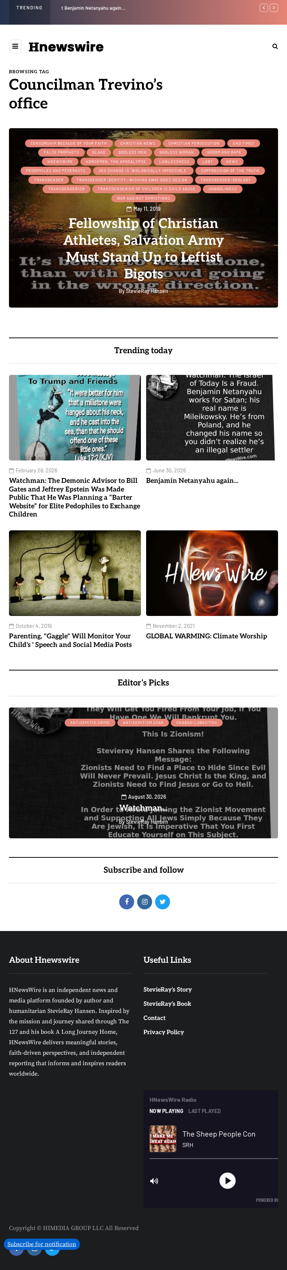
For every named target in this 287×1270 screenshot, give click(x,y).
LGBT (208, 161)
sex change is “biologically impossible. (143, 170)
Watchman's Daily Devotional (143, 808)
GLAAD (98, 152)
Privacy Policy (164, 1032)
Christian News (137, 143)
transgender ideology (226, 180)
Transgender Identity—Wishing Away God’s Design (132, 180)
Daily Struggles (169, 722)
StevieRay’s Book (167, 1004)
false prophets (61, 152)
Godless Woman (177, 152)
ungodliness (223, 189)
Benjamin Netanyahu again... (92, 8)
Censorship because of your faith (69, 143)
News (232, 161)
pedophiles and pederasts (56, 170)
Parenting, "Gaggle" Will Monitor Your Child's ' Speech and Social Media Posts (70, 640)
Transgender (49, 180)
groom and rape (224, 152)
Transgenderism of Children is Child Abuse (146, 189)
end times (243, 143)
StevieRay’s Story (168, 989)
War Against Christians (143, 198)
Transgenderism (66, 189)
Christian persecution (194, 143)
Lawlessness (174, 161)
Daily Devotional (118, 722)
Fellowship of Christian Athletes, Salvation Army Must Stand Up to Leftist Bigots (143, 249)
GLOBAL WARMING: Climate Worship (206, 636)
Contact (155, 1018)
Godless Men (132, 152)
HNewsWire (60, 161)
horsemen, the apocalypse (116, 161)
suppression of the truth (230, 170)
